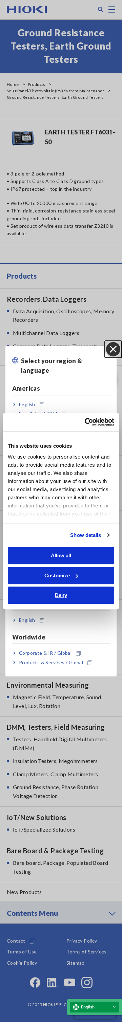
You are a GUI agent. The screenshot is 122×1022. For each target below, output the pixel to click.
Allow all (61, 555)
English (27, 404)
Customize (57, 575)
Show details (85, 535)
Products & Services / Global (51, 662)
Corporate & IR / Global (45, 653)
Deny (61, 595)
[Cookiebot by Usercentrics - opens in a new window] (86, 422)
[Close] (113, 348)
